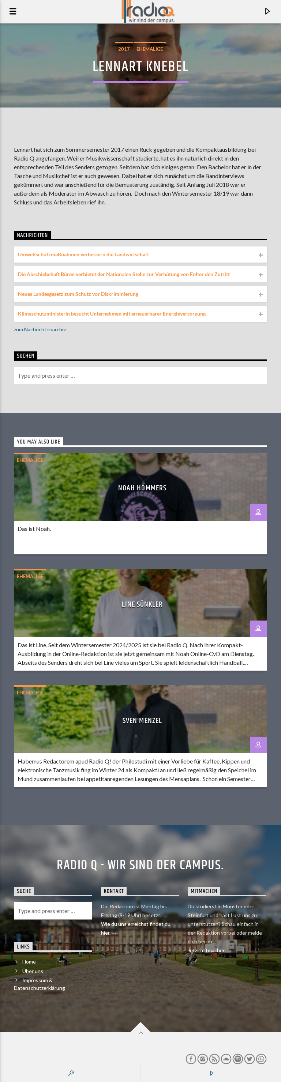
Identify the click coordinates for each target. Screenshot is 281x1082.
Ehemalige (149, 49)
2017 (124, 49)
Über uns (32, 971)
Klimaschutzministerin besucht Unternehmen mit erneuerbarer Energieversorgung (112, 313)
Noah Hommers (142, 488)
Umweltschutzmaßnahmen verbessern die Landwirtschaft (83, 254)
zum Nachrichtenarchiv (40, 329)
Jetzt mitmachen (207, 950)
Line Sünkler (142, 604)
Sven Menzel (142, 721)
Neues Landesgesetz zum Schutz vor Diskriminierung (78, 294)
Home (29, 961)
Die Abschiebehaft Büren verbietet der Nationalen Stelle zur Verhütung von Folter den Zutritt (124, 274)
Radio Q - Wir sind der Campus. (140, 865)
